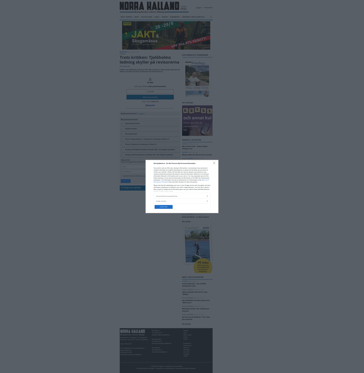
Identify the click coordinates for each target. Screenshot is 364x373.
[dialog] (182, 186)
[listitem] (182, 196)
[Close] (215, 163)
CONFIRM (163, 207)
